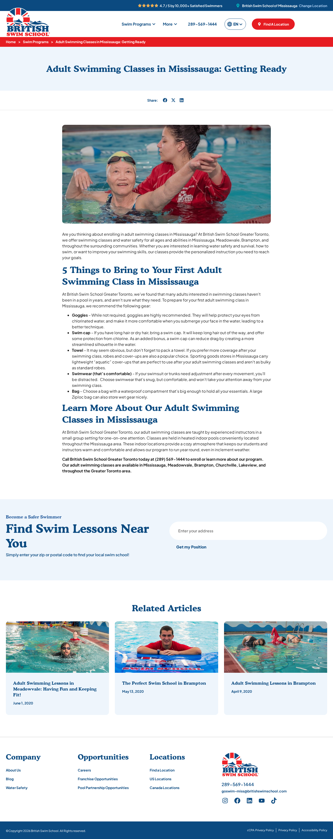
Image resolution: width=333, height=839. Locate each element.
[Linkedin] (250, 801)
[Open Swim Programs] (154, 24)
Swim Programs (36, 41)
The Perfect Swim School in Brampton (164, 683)
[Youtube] (262, 801)
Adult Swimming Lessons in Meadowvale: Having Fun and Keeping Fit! (55, 688)
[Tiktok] (274, 801)
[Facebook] (237, 801)
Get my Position (191, 546)
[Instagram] (225, 801)
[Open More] (175, 24)
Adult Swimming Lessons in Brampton (273, 683)
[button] (165, 100)
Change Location (313, 5)
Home (11, 41)
